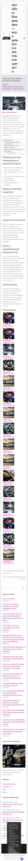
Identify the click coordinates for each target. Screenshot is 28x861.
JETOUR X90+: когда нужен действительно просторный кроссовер (11, 628)
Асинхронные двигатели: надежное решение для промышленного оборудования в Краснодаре (13, 666)
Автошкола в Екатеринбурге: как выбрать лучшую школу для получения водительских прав (13, 676)
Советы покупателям (9, 784)
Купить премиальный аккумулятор (14, 149)
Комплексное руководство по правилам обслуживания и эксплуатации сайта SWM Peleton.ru (13, 703)
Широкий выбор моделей (12, 145)
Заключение (8, 151)
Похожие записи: (11, 152)
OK (21, 859)
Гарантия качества (10, 147)
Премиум (14, 112)
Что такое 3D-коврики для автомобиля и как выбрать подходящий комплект (11, 606)
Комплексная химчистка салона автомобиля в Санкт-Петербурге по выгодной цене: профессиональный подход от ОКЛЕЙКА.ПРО (13, 638)
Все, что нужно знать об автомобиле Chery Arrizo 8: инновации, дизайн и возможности (14, 712)
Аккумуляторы (7, 786)
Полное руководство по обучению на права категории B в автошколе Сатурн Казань (14, 731)
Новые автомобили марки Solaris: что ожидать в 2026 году (13, 684)
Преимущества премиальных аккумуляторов (12, 143)
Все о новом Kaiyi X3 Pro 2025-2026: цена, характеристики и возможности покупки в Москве (14, 693)
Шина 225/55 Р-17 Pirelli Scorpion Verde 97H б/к (12, 805)
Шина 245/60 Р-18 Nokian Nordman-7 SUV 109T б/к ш (14, 813)
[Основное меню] (24, 38)
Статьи (5, 792)
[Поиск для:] (14, 588)
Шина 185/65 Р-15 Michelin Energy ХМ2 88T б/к (13, 821)
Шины (4, 789)
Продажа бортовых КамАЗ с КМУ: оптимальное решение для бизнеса (13, 658)
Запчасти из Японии (9, 598)
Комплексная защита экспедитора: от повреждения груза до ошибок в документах (14, 649)
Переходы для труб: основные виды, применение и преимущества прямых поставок (14, 722)
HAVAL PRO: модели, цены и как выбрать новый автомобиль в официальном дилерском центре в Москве (13, 617)
